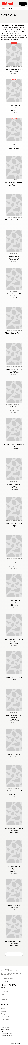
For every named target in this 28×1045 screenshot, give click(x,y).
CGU (2, 1031)
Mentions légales (5, 1029)
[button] (14, 18)
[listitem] (2, 984)
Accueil (3, 8)
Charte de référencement (6, 1033)
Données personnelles (6, 1027)
